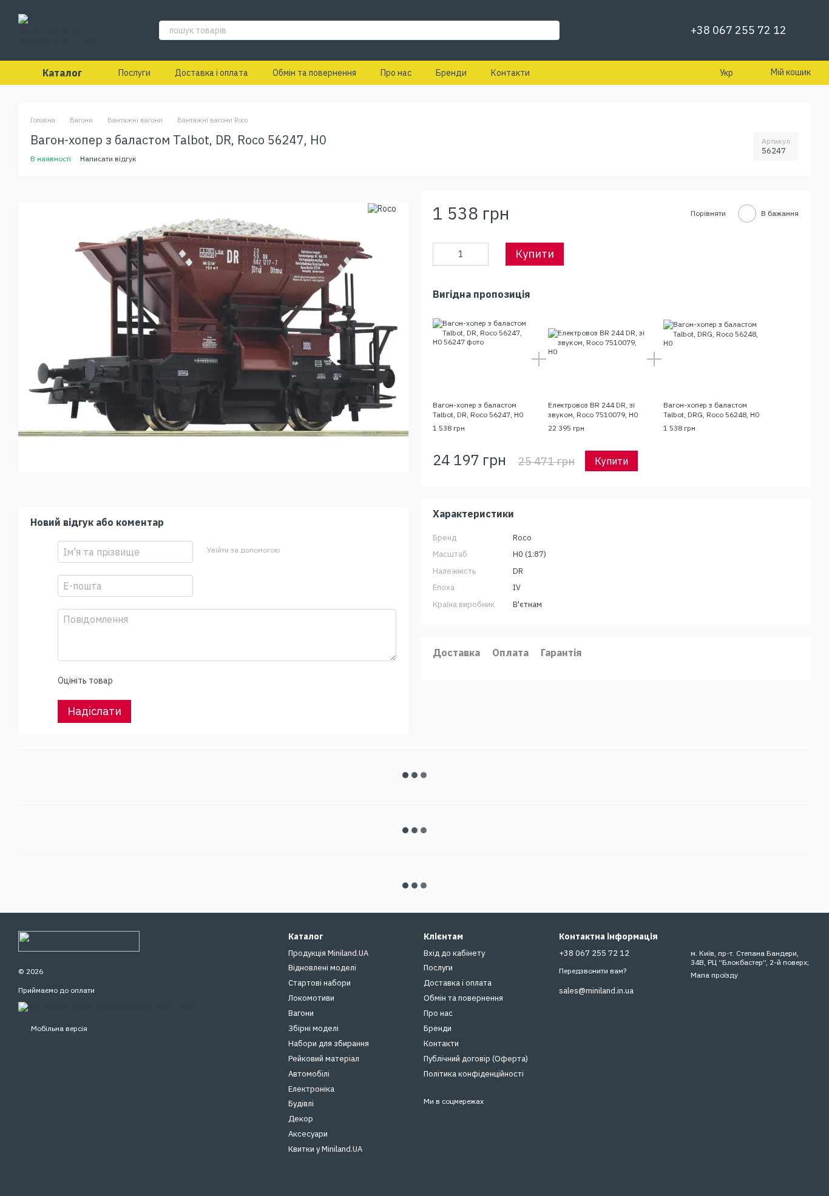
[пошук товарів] (550, 30)
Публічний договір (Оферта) (476, 1058)
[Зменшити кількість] (441, 255)
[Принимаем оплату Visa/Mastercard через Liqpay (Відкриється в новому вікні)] (106, 1005)
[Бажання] (652, 30)
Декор (300, 1119)
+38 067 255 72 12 (739, 30)
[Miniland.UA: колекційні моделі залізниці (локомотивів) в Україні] (79, 940)
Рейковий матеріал (323, 1058)
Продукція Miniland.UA (328, 953)
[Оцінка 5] (210, 680)
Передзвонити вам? (592, 970)
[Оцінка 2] (151, 680)
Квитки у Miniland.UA (325, 1149)
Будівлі (301, 1103)
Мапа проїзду (714, 974)
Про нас (396, 72)
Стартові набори (319, 983)
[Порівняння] (620, 30)
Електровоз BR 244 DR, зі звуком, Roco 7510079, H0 (593, 409)
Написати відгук (108, 158)
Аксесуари (308, 1134)
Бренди (451, 72)
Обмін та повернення (314, 72)
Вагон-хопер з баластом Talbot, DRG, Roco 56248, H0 (711, 409)
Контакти (510, 72)
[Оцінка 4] (190, 680)
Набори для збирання (328, 1043)
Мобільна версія (58, 1028)
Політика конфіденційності (474, 1074)
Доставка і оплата (211, 72)
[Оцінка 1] (132, 680)
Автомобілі (309, 1074)
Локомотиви (311, 998)
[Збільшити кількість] (479, 255)
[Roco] (382, 208)
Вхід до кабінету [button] (454, 953)
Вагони (301, 1013)
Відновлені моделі (322, 968)
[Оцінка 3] (171, 680)
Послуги (134, 72)
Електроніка (311, 1089)
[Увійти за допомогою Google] (312, 550)
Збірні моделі (313, 1028)
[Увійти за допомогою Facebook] (292, 550)
